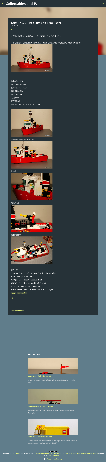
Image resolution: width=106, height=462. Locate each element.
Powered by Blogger (54, 459)
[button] (12, 29)
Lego (13, 293)
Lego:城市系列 (21, 293)
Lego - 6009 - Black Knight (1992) (39, 376)
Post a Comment (17, 311)
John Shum (16, 453)
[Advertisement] (53, 332)
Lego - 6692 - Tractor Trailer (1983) (40, 436)
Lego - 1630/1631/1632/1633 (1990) (40, 406)
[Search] (40, 3)
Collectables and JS (21, 4)
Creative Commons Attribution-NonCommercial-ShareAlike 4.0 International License (66, 453)
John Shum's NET (54, 455)
